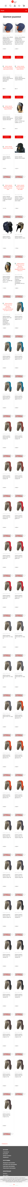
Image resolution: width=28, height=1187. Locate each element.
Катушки (5, 1153)
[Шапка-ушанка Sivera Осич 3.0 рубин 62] (20, 586)
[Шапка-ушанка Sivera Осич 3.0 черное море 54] (8, 825)
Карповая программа (9, 1166)
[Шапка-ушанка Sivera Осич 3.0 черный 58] (20, 945)
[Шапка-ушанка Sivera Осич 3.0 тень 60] (20, 666)
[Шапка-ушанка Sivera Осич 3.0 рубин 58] (20, 546)
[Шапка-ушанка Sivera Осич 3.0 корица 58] (8, 466)
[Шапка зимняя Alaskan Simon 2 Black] (8, 147)
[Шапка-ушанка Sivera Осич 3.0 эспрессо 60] (20, 1064)
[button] (26, 10)
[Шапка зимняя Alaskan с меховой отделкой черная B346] (8, 187)
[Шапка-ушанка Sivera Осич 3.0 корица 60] (20, 466)
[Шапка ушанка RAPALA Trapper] (8, 227)
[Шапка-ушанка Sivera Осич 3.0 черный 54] (20, 905)
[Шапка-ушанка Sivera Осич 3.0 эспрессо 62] (8, 1104)
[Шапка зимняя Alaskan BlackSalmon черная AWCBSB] (8, 107)
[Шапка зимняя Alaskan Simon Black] (20, 147)
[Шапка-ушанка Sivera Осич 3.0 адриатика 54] (20, 307)
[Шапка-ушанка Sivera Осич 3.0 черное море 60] (20, 865)
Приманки (6, 1157)
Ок (14, 1184)
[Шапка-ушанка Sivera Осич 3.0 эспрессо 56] (20, 1024)
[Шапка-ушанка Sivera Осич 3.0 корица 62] (8, 506)
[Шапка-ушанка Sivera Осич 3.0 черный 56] (8, 945)
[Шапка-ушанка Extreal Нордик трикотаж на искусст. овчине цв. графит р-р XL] (20, 107)
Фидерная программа (9, 1162)
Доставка (5, 1175)
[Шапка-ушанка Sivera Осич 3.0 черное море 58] (8, 865)
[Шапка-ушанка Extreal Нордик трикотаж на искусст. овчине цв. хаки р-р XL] (8, 267)
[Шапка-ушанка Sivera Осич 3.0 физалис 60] (8, 785)
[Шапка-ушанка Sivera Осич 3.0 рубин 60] (8, 586)
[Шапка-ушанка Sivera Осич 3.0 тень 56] (20, 626)
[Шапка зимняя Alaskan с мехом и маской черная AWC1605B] (20, 187)
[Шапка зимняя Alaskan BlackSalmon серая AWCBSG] (20, 67)
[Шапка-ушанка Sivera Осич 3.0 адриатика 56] (8, 346)
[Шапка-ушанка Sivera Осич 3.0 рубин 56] (8, 546)
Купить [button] (6, 57)
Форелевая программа (9, 1168)
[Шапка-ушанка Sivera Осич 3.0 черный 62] (20, 985)
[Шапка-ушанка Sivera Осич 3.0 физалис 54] (20, 705)
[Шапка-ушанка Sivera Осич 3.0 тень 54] (8, 626)
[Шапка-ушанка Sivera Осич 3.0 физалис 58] (20, 745)
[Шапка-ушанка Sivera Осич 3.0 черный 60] (8, 985)
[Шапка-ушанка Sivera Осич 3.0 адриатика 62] (20, 386)
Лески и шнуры (7, 1155)
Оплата (5, 1173)
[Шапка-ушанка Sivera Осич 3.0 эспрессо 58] (8, 1064)
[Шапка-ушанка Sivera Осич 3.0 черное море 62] (8, 905)
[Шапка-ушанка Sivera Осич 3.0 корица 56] (20, 426)
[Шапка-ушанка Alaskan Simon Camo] (20, 227)
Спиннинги (6, 1152)
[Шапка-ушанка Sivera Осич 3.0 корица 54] (8, 426)
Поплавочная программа (10, 1164)
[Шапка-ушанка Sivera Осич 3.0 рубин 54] (20, 506)
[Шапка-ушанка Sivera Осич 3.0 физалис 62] (20, 785)
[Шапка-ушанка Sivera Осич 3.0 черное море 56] (20, 825)
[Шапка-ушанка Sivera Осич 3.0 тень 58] (8, 666)
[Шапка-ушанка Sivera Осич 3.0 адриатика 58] (20, 346)
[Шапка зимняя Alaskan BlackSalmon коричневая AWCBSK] (8, 67)
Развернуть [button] (5, 1143)
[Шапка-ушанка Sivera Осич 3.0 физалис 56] (8, 745)
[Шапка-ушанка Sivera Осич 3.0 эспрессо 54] (8, 1024)
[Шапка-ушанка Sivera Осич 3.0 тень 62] (8, 705)
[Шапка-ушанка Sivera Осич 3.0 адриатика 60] (8, 386)
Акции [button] (2, 10)
